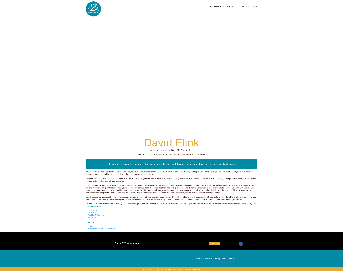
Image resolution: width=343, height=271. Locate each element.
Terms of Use (208, 258)
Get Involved (243, 7)
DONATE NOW (214, 243)
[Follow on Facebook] (241, 244)
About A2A (230, 258)
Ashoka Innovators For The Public (101, 228)
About (254, 7)
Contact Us (198, 258)
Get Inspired (215, 7)
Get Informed (229, 7)
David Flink (92, 210)
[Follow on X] (245, 244)
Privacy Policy (220, 258)
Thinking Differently (96, 215)
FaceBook (92, 217)
